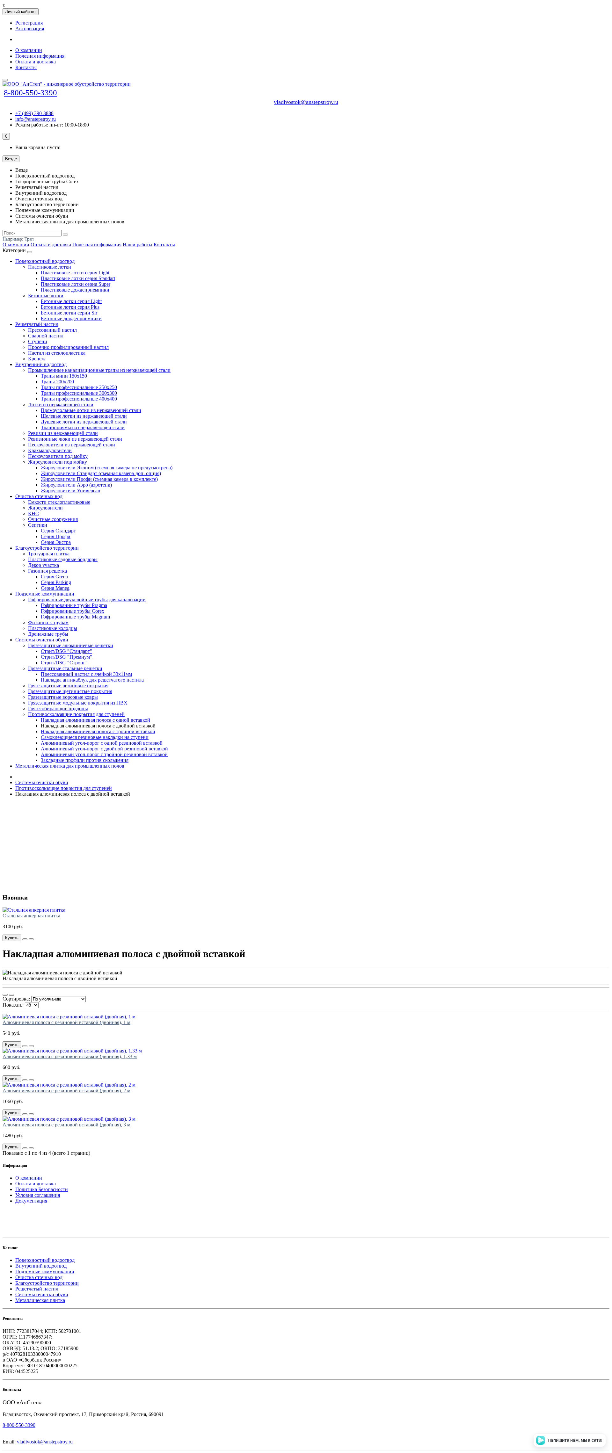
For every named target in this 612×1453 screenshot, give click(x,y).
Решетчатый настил (36, 324)
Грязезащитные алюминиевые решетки (70, 645)
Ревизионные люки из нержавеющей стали (75, 439)
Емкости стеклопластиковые (59, 502)
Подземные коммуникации (44, 593)
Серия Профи (55, 536)
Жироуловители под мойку (57, 462)
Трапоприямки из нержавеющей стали (83, 427)
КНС (33, 513)
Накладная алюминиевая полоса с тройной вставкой (98, 731)
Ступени (37, 341)
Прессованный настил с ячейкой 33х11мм (86, 674)
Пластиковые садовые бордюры (63, 559)
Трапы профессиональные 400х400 (79, 398)
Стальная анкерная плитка (31, 915)
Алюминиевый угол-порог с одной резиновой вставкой (102, 743)
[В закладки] (31, 939)
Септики (37, 525)
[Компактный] (11, 995)
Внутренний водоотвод (41, 364)
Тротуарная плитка (48, 553)
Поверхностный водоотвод (45, 261)
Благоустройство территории (47, 548)
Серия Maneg (55, 588)
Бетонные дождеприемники (71, 318)
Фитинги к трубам (48, 622)
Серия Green (54, 576)
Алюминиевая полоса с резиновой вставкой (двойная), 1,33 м (70, 1056)
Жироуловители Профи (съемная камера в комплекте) (99, 479)
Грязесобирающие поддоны (58, 708)
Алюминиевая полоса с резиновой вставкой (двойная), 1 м (66, 1022)
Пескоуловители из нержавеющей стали (71, 444)
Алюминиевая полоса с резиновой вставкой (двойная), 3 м (66, 1124)
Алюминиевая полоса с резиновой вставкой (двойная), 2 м (66, 1090)
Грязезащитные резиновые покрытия (68, 685)
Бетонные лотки (45, 295)
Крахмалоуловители (50, 450)
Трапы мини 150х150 (64, 376)
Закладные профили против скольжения (84, 760)
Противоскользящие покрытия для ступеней (76, 714)
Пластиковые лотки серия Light (75, 272)
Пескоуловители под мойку (58, 456)
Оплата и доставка (35, 61)
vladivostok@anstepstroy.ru (306, 102)
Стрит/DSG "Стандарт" (66, 651)
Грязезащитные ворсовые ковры (63, 697)
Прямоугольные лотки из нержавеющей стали (91, 410)
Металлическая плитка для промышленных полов (69, 766)
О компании (28, 50)
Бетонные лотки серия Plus (70, 307)
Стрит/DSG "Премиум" (66, 657)
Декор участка (43, 565)
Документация (31, 1201)
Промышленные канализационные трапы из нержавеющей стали (99, 370)
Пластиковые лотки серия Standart (78, 278)
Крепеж (36, 358)
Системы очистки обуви (41, 639)
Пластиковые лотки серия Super (75, 284)
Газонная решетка (47, 571)
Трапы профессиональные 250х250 (79, 387)
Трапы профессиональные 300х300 (79, 393)
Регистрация (29, 22)
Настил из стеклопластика (56, 353)
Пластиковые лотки (49, 267)
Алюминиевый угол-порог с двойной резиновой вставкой (104, 748)
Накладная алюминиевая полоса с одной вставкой (95, 720)
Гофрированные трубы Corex (72, 611)
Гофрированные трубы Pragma (74, 605)
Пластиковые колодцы (52, 628)
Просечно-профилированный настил (68, 347)
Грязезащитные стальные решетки (65, 668)
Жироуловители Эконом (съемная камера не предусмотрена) (106, 467)
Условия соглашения (37, 1195)
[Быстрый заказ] (24, 939)
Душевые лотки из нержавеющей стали (84, 421)
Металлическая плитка (40, 1300)
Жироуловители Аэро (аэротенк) (76, 485)
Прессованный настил (52, 330)
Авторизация (29, 28)
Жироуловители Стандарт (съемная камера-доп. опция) (101, 473)
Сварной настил (45, 335)
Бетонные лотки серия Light (71, 301)
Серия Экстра (56, 542)
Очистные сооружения (53, 519)
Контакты (26, 67)
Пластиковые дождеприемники (75, 290)
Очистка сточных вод (38, 496)
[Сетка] (5, 995)
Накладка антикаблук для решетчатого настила (92, 680)
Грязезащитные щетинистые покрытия (70, 691)
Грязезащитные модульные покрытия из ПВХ (77, 702)
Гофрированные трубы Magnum (75, 616)
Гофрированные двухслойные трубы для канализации (87, 599)
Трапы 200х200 (57, 381)
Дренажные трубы (48, 634)
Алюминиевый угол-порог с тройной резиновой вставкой (104, 754)
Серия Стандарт (58, 530)
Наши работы (137, 244)
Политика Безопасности (41, 1189)
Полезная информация (39, 56)
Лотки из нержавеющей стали (60, 404)
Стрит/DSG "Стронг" (64, 662)
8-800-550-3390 (30, 92)
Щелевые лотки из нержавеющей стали (84, 416)
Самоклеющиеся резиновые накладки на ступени (95, 737)
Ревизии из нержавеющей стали (63, 433)
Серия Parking (56, 582)
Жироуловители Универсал (70, 490)
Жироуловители (45, 507)
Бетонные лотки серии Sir (69, 312)
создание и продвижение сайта (44, 1211)
